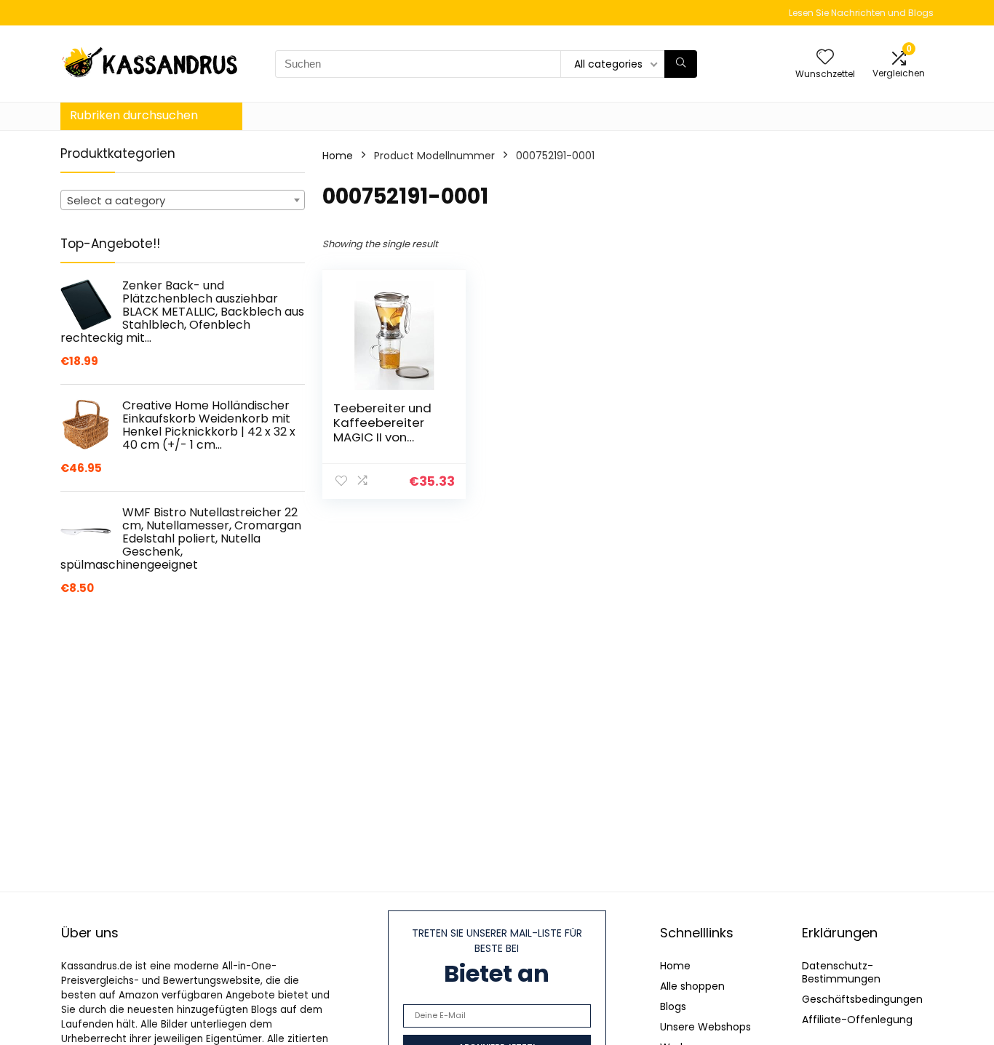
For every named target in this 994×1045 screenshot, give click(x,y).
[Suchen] (680, 64)
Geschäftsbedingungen (862, 999)
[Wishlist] (825, 58)
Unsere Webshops (705, 1027)
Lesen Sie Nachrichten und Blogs (861, 13)
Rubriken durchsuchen (134, 115)
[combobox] (182, 200)
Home (337, 155)
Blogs (673, 1006)
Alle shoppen (692, 986)
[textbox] (182, 201)
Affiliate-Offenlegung (857, 1019)
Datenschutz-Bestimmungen (841, 972)
